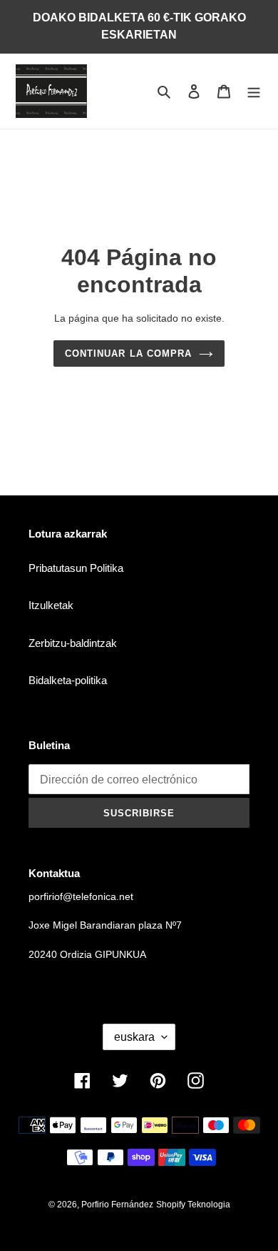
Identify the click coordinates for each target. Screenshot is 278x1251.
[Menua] (254, 91)
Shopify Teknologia (193, 1205)
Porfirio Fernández (117, 1205)
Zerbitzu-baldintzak (73, 643)
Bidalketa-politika (68, 680)
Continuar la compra (128, 353)
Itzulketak (51, 605)
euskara (134, 1037)
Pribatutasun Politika (76, 568)
